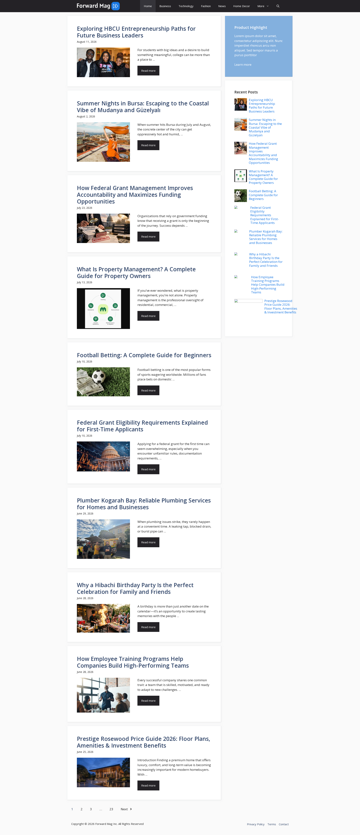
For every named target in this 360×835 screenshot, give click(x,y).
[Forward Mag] (98, 6)
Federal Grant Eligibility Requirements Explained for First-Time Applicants (142, 426)
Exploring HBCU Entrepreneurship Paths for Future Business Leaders (136, 32)
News (222, 6)
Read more (148, 70)
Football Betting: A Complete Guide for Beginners (144, 355)
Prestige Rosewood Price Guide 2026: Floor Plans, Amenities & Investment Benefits (143, 742)
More (260, 6)
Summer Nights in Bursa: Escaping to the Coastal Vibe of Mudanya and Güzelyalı (143, 106)
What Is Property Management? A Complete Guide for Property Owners (136, 272)
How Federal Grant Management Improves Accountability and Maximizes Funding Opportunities (135, 194)
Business (165, 6)
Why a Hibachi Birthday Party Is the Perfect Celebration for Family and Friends (135, 588)
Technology (186, 6)
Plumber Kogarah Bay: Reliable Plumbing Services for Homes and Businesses (144, 504)
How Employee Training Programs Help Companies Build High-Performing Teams (133, 662)
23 (111, 809)
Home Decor (241, 6)
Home (148, 6)
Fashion (206, 6)
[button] (278, 6)
